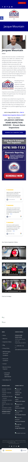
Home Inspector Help (11, 442)
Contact (5, 363)
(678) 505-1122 (14, 112)
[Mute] (22, 258)
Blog (4, 345)
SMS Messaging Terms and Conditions (6, 353)
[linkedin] (9, 6)
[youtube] (11, 6)
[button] (1, 18)
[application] (14, 253)
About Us (5, 338)
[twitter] (4, 6)
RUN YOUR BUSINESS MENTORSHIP (7, 374)
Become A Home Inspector (7, 368)
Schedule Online (6, 411)
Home (4, 335)
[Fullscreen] (24, 258)
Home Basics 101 (7, 380)
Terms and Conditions (5, 359)
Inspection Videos (7, 342)
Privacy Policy (6, 348)
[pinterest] (7, 6)
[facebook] (2, 6)
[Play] (3, 258)
